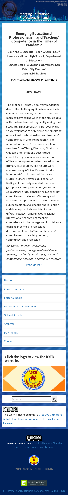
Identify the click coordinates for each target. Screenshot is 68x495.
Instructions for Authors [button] (19, 306)
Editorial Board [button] (13, 297)
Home (8, 280)
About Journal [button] (13, 289)
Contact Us (11, 341)
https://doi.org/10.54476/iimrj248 (37, 79)
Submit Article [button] (13, 315)
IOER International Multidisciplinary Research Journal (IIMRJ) (34, 491)
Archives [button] (9, 324)
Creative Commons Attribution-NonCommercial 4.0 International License (32, 419)
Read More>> (34, 265)
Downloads (11, 332)
